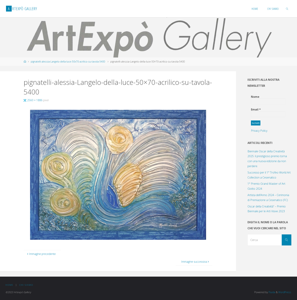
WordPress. (285, 292)
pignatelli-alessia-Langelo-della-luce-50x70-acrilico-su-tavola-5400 (68, 61)
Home (9, 284)
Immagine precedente (42, 254)
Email (256, 109)
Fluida (271, 292)
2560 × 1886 (35, 100)
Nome (255, 96)
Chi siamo (26, 284)
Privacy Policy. (259, 131)
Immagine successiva (194, 262)
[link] (287, 8)
